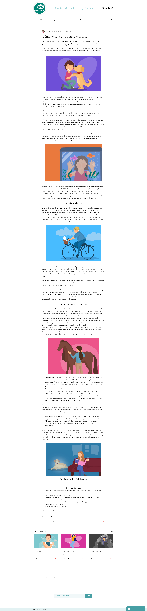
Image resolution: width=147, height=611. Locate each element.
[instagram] (103, 8)
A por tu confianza (96, 551)
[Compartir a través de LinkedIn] (51, 516)
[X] (112, 8)
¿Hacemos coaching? (69, 20)
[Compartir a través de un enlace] (55, 516)
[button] (64, 8)
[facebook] (109, 8)
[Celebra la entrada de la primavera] (73, 541)
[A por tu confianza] (101, 541)
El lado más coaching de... (49, 20)
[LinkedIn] (106, 8)
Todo (35, 20)
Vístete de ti (39, 551)
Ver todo (111, 531)
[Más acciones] (104, 31)
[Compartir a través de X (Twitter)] (47, 516)
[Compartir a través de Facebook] (43, 516)
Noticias (82, 20)
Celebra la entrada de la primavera (70, 552)
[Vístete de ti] (46, 541)
